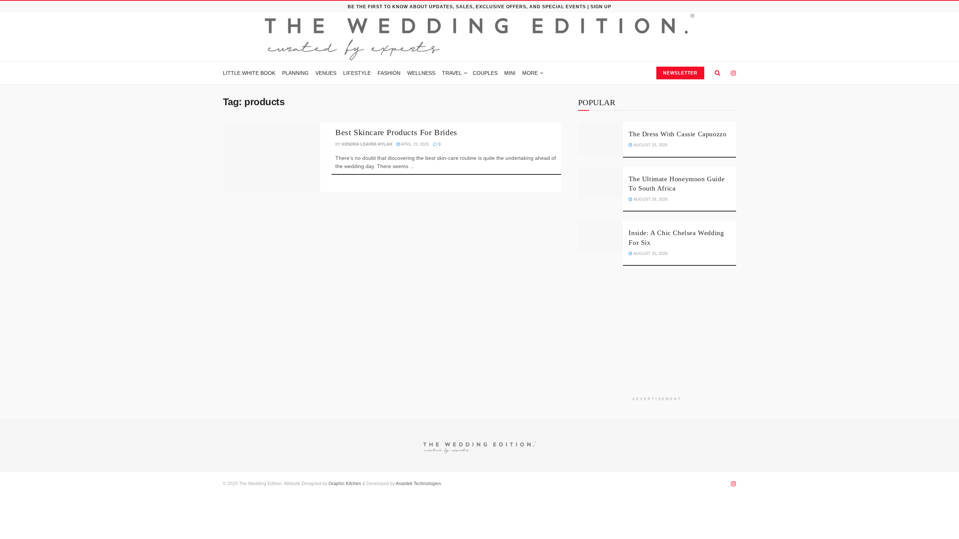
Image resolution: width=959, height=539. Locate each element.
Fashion (389, 73)
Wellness (421, 73)
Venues (325, 73)
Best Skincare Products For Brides (396, 132)
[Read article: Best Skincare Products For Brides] (271, 158)
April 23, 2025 (414, 144)
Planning (295, 73)
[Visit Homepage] (479, 37)
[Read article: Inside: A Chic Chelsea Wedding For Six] (600, 237)
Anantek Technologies (418, 483)
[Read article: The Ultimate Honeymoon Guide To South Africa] (600, 183)
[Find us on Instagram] (733, 73)
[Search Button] (717, 73)
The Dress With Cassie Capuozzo (677, 134)
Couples (485, 73)
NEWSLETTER (680, 73)
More (530, 73)
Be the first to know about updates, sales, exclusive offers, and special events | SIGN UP (479, 6)
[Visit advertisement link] (657, 337)
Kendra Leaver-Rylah (367, 144)
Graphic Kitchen (345, 483)
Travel (452, 73)
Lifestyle (357, 73)
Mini (509, 73)
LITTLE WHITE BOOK (249, 73)
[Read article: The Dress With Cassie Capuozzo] (600, 138)
